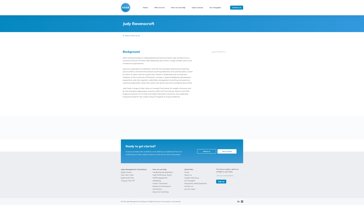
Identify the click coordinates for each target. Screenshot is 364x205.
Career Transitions (160, 183)
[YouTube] (242, 201)
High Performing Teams (162, 175)
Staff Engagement (160, 178)
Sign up (221, 181)
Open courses (197, 7)
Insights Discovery (191, 178)
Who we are (159, 7)
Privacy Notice (166, 201)
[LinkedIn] (238, 201)
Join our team (189, 189)
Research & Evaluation (162, 186)
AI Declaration (176, 201)
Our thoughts (215, 7)
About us (188, 175)
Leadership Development (163, 172)
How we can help (178, 7)
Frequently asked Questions (195, 183)
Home (145, 7)
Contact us (236, 7)
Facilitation (157, 189)
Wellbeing (157, 181)
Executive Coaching (161, 192)
